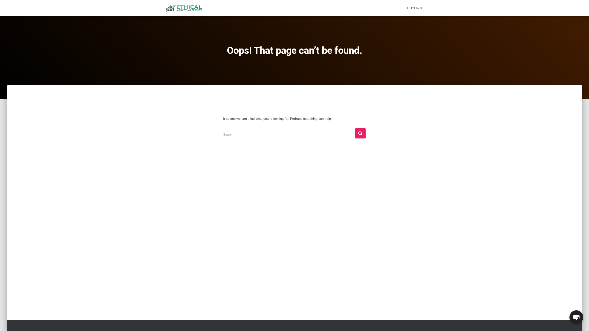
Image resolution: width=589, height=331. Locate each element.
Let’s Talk (414, 8)
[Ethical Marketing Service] (184, 8)
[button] (576, 317)
